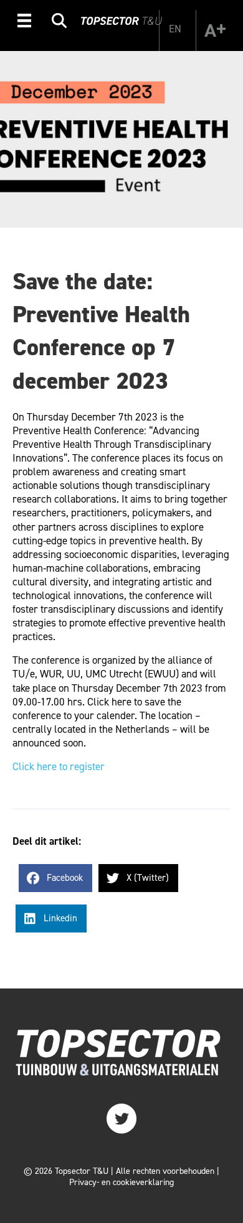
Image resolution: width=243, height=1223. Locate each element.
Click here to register (58, 766)
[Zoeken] (59, 22)
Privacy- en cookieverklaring (121, 1182)
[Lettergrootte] (215, 30)
